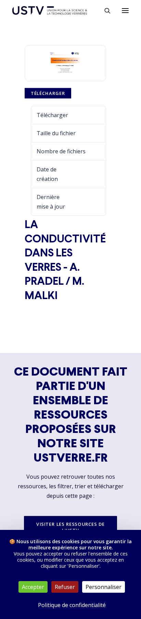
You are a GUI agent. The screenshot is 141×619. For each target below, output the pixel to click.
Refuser (65, 587)
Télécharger (48, 93)
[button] (125, 10)
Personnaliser (103, 587)
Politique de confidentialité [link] (72, 605)
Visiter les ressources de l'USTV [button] (71, 527)
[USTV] (49, 10)
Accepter (33, 587)
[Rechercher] (104, 11)
